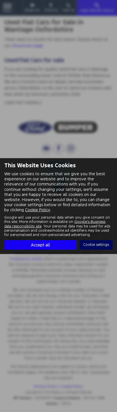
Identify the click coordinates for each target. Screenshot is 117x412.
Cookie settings (96, 244)
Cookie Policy (37, 209)
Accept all (40, 245)
